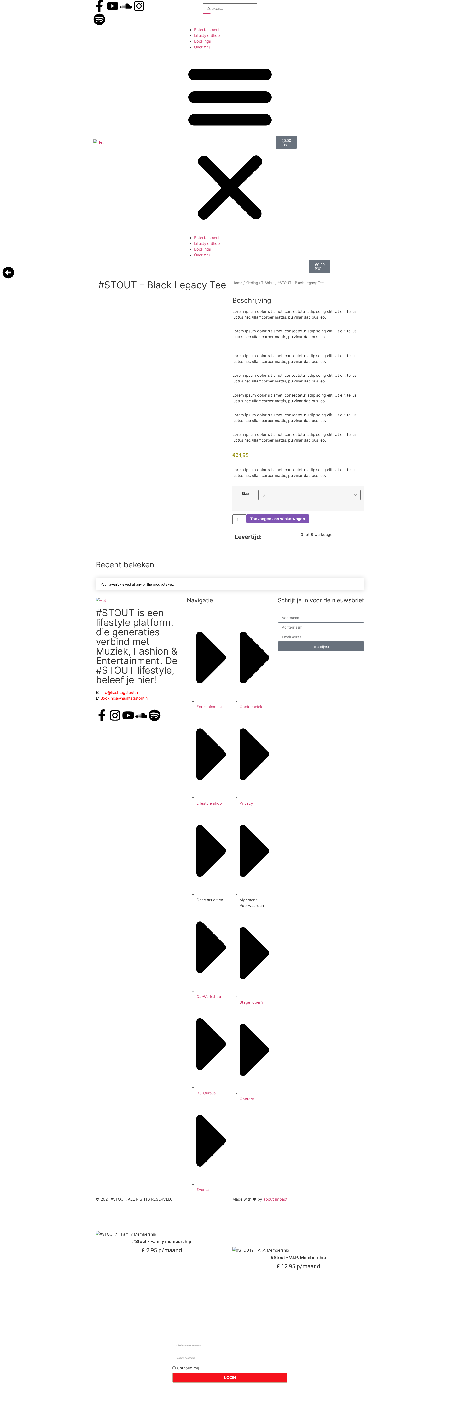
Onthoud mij (187, 1368)
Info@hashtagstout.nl (119, 692)
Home (237, 283)
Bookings (202, 41)
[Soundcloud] (126, 6)
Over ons (202, 47)
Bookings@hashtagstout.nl (124, 698)
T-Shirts (267, 283)
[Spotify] (99, 19)
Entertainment (207, 29)
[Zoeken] (207, 18)
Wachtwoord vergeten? (193, 1388)
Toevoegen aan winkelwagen (277, 518)
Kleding (252, 283)
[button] (230, 142)
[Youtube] (113, 6)
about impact (275, 1199)
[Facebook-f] (99, 6)
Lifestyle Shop (207, 35)
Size (245, 493)
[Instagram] (139, 6)
